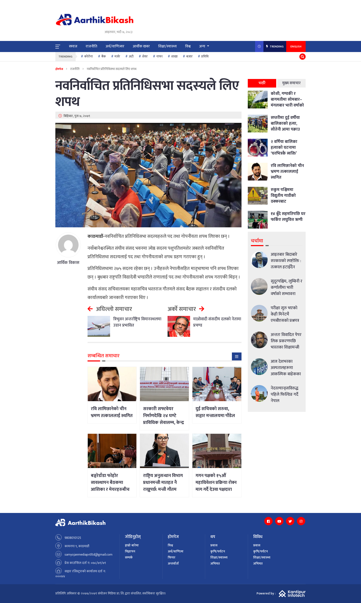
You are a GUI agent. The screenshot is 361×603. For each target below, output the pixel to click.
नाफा (159, 56)
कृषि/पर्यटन (217, 551)
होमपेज (59, 69)
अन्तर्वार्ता (173, 563)
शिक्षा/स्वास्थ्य (167, 46)
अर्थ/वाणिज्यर (115, 46)
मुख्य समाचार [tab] (291, 83)
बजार (189, 56)
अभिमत (215, 563)
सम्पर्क (129, 557)
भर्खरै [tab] (262, 83)
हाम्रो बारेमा (132, 545)
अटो (131, 56)
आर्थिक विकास (68, 262)
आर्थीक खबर (141, 46)
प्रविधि (204, 56)
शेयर (145, 56)
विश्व (188, 46)
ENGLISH (295, 46)
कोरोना (88, 56)
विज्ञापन (130, 551)
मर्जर (117, 56)
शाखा (174, 56)
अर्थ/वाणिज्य (175, 551)
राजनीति (91, 46)
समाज (73, 46)
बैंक (103, 56)
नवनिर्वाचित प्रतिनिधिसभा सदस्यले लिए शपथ (147, 94)
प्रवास (213, 545)
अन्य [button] (202, 46)
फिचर (171, 557)
